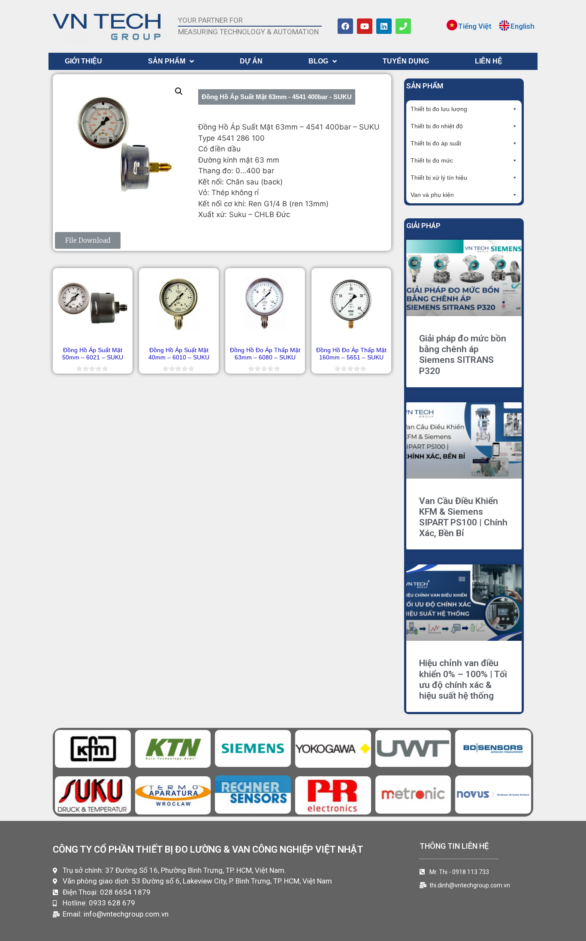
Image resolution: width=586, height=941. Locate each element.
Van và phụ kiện (432, 194)
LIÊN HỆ (488, 61)
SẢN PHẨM (166, 61)
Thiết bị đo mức (432, 160)
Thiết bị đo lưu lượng (439, 109)
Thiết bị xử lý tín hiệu (439, 177)
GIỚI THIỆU (83, 61)
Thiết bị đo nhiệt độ (437, 126)
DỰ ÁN (251, 61)
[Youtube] (364, 26)
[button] (179, 91)
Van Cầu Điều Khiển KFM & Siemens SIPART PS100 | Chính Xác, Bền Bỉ (463, 517)
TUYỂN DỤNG (406, 61)
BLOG (318, 61)
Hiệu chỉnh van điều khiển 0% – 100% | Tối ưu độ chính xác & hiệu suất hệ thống (463, 679)
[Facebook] (345, 26)
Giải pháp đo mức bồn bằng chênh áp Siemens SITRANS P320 (462, 354)
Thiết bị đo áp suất (436, 143)
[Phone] (403, 26)
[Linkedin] (384, 26)
